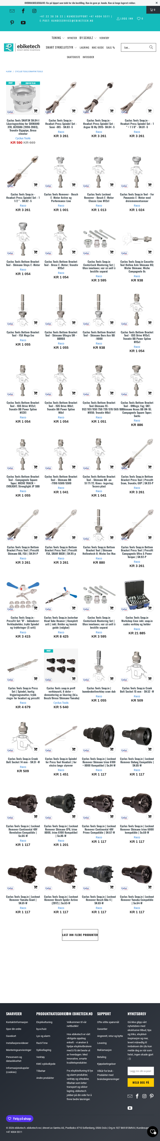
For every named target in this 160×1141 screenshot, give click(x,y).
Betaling (101, 1057)
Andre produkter (45, 1077)
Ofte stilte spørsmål (108, 1022)
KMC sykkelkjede (45, 1063)
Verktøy (40, 1057)
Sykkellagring (43, 1050)
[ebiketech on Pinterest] (12, 22)
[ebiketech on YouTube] (23, 22)
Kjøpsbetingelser (106, 1063)
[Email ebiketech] (12, 11)
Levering (102, 1043)
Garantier (102, 1028)
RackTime (42, 1043)
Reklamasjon (104, 1050)
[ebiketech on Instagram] (34, 11)
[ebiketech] (22, 47)
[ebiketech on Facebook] (23, 11)
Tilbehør (40, 1070)
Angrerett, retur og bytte (110, 1036)
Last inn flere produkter (80, 935)
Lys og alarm (43, 1036)
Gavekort (11, 1036)
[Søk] (151, 47)
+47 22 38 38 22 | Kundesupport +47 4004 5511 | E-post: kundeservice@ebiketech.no (76, 18)
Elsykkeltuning (44, 1022)
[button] (58, 38)
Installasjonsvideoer (17, 1043)
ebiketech (20, 1127)
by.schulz (41, 1028)
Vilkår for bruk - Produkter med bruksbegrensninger (108, 1075)
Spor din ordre (13, 1028)
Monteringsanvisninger (18, 1050)
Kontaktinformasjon (17, 1022)
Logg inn (127, 18)
